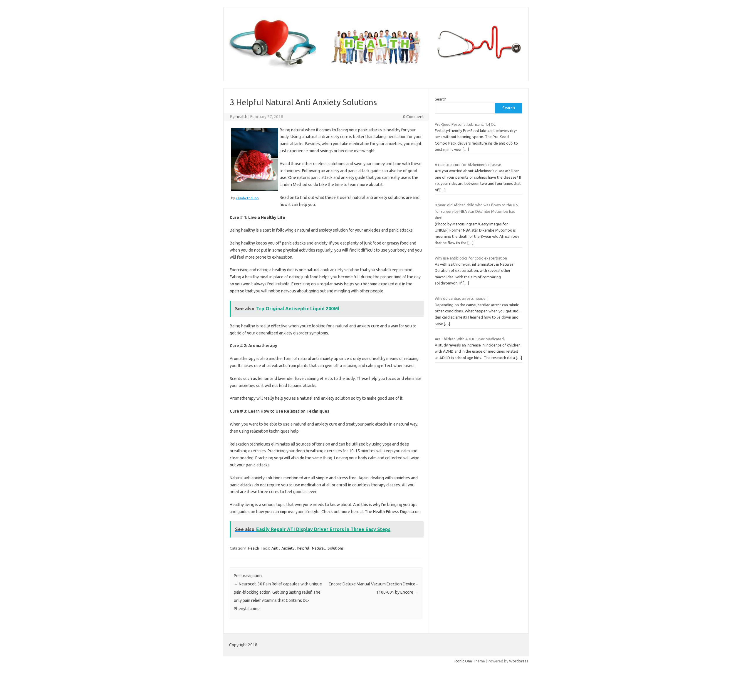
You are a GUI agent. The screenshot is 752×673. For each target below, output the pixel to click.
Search (440, 99)
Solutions (336, 548)
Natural (318, 548)
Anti (274, 548)
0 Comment (413, 116)
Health (253, 548)
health (241, 116)
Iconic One (463, 661)
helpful (303, 548)
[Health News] (376, 71)
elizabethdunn (247, 198)
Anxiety (287, 548)
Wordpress (518, 661)
